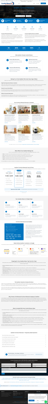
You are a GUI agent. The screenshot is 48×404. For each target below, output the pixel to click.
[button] (46, 394)
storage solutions (24, 144)
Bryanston (18, 378)
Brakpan (15, 378)
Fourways (24, 378)
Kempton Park (37, 378)
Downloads (38, 402)
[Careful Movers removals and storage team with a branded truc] (7, 3)
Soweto (22, 380)
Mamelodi (18, 379)
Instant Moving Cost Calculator (23, 191)
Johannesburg (33, 378)
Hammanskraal (22, 379)
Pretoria (15, 379)
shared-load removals (30, 144)
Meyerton (43, 379)
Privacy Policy (27, 402)
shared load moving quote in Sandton (16, 385)
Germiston (27, 378)
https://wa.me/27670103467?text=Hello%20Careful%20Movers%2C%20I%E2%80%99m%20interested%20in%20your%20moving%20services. (45, 401)
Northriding (2, 379)
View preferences (44, 400)
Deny (37, 400)
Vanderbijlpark (36, 379)
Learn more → (6, 122)
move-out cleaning (36, 144)
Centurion (12, 379)
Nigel (45, 379)
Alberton (4, 378)
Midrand (41, 378)
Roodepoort (9, 379)
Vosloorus (25, 380)
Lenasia (28, 380)
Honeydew (30, 378)
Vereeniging (32, 379)
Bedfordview (6, 378)
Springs (20, 380)
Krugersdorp (25, 379)
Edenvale (21, 378)
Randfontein (29, 379)
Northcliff (44, 378)
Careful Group (18, 401)
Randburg (6, 379)
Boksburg (12, 378)
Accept (32, 400)
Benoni (10, 378)
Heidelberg (40, 379)
